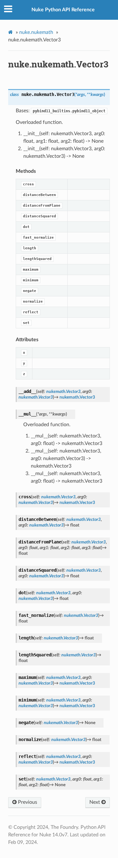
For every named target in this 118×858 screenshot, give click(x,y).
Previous (27, 802)
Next (95, 802)
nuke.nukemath (36, 32)
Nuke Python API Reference (63, 9)
